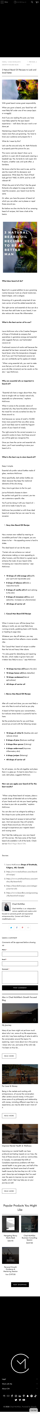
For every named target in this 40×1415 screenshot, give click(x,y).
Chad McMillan (15, 1406)
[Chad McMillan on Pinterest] (23, 1396)
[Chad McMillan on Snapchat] (27, 1396)
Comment (5, 969)
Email (4, 959)
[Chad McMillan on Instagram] (16, 1396)
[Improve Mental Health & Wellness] (20, 1134)
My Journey (6, 1025)
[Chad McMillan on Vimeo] (20, 1400)
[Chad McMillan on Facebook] (12, 1396)
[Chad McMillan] (20, 2)
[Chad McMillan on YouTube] (23, 1400)
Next (28, 65)
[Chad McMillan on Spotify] (31, 1396)
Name (4, 950)
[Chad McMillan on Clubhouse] (4, 1396)
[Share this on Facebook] (17, 927)
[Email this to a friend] (28, 927)
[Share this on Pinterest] (22, 927)
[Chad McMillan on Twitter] (16, 1400)
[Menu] (1, 2)
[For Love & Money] (20, 1074)
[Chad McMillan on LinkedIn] (20, 1396)
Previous (31, 62)
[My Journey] (20, 1013)
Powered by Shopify (29, 1406)
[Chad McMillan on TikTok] (35, 1396)
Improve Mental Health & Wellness (16, 1145)
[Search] (32, 2)
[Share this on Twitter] (11, 927)
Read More (9, 1056)
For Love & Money (9, 1086)
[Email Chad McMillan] (8, 1396)
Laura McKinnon (13, 864)
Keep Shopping (20, 1284)
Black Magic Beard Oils (17, 843)
